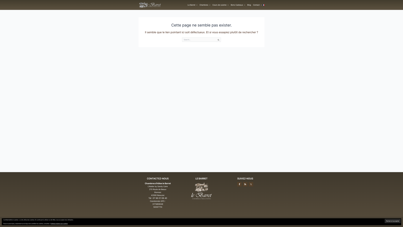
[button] (196, 5)
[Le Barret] (201, 190)
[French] (263, 5)
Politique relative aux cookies (59, 223)
